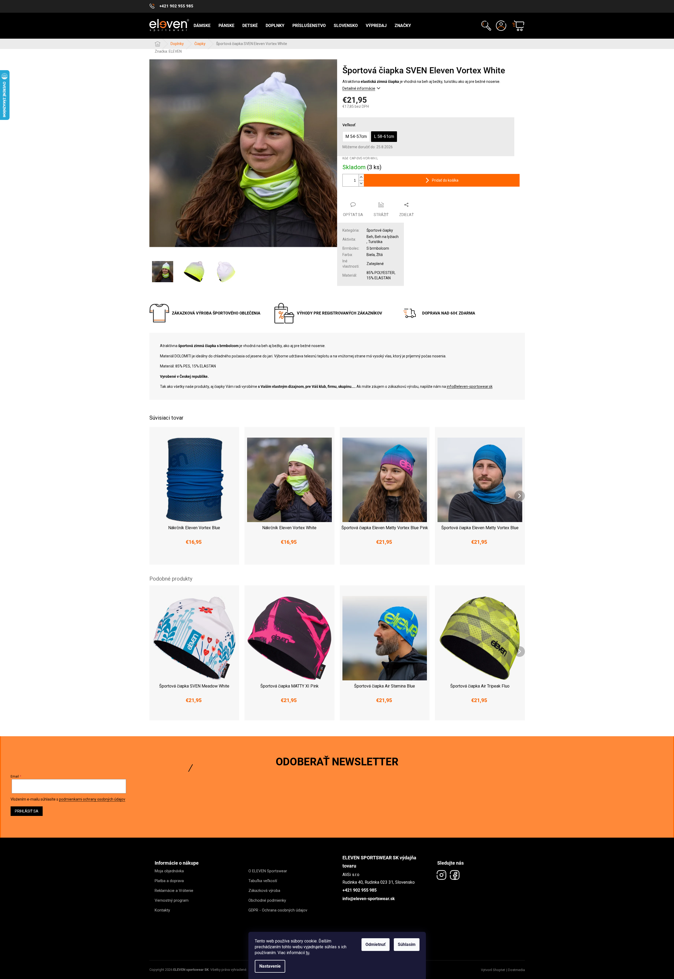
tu (307, 952)
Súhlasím (407, 944)
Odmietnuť (375, 944)
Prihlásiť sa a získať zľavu (388, 504)
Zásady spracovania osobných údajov (388, 520)
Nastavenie (270, 966)
